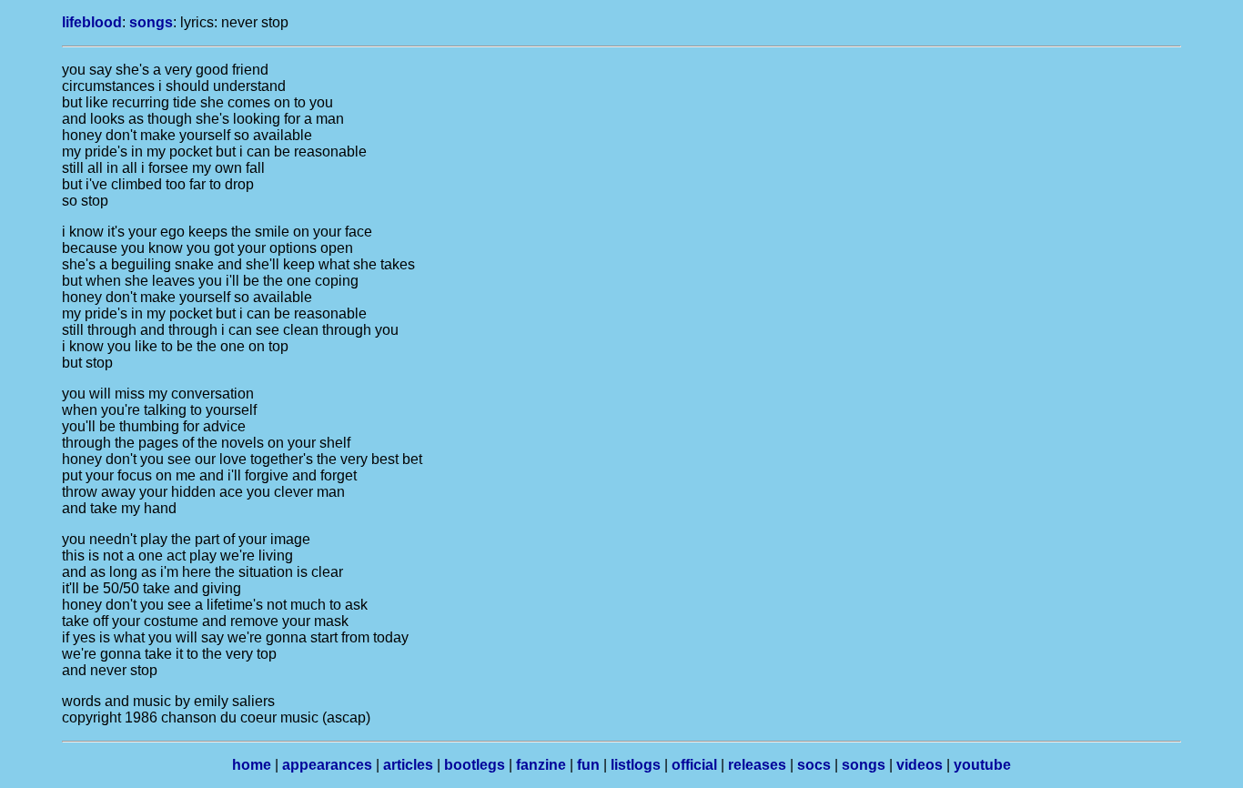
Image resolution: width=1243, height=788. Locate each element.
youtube (982, 765)
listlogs (636, 765)
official (694, 765)
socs (814, 765)
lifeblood (92, 22)
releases (757, 765)
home (251, 765)
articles (408, 765)
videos (919, 765)
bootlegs (474, 765)
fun (588, 765)
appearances (327, 765)
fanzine (541, 765)
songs (151, 22)
